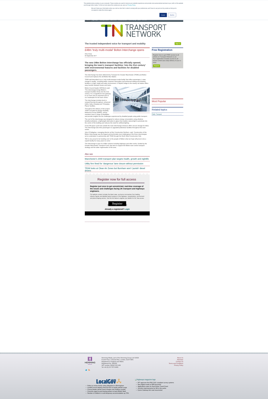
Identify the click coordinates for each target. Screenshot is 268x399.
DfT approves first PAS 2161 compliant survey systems (156, 382)
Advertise (180, 359)
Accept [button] (163, 15)
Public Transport (157, 114)
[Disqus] (117, 250)
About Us (180, 358)
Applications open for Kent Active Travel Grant (153, 386)
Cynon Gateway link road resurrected (150, 390)
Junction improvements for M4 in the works (152, 388)
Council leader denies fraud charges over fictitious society (106, 389)
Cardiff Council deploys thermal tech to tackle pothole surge (107, 387)
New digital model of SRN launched (149, 384)
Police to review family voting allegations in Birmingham (105, 385)
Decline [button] (172, 15)
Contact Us (179, 361)
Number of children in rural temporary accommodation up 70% (108, 393)
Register (156, 65)
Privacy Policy (131, 5)
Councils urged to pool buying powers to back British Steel (106, 391)
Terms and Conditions (176, 363)
